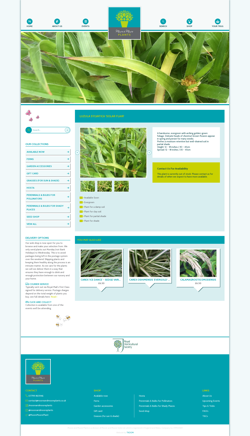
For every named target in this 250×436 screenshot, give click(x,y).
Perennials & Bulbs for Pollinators (155, 400)
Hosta (142, 395)
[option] (113, 152)
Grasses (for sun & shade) (106, 416)
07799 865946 (36, 395)
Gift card (98, 411)
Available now (101, 395)
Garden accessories (103, 406)
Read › (54, 296)
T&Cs (205, 416)
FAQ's (205, 411)
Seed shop (144, 411)
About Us (207, 395)
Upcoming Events (211, 400)
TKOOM (130, 432)
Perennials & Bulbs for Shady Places (157, 406)
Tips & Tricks (208, 406)
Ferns (96, 400)
